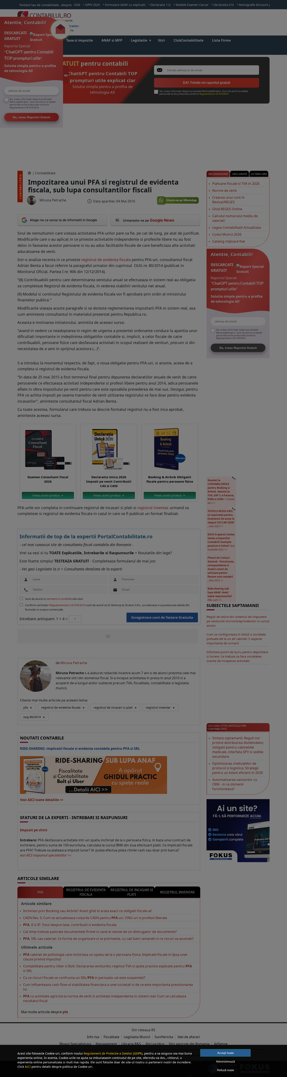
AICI (28, 1067)
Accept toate (225, 1053)
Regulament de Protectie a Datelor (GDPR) (113, 1053)
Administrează (225, 1061)
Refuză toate (225, 1070)
